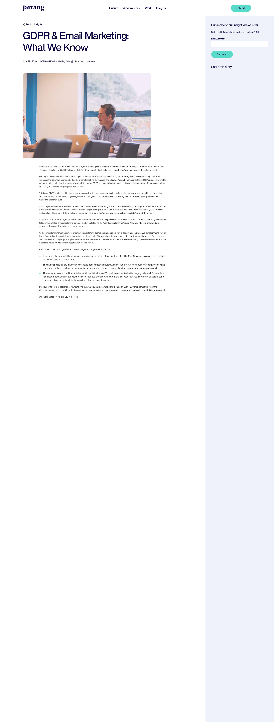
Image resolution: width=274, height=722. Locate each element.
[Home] (33, 8)
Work (148, 8)
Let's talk (241, 8)
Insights (161, 8)
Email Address (217, 39)
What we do (130, 8)
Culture (113, 8)
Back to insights (34, 24)
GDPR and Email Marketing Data (55, 61)
